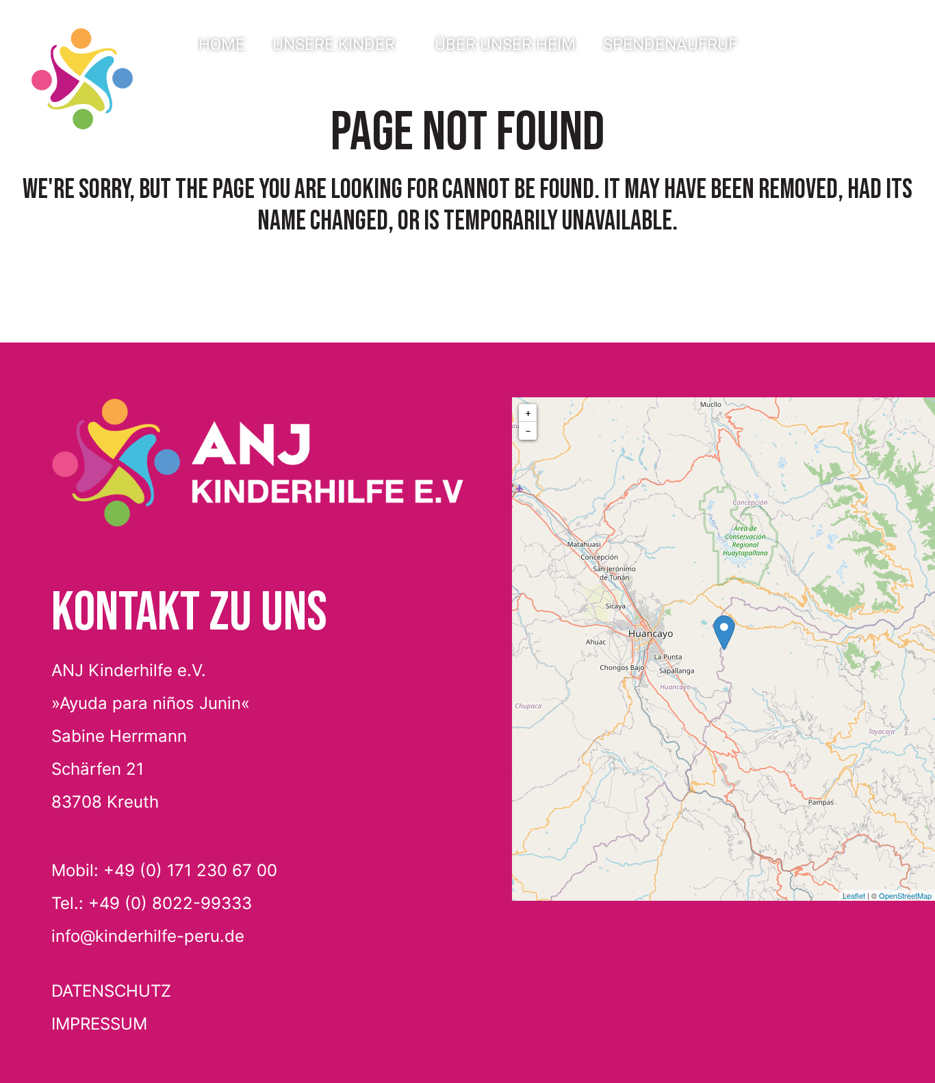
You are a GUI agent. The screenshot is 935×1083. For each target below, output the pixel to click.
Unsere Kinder (333, 44)
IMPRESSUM (99, 1024)
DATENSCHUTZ (111, 991)
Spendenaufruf (670, 44)
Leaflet (854, 895)
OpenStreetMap (905, 895)
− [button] (528, 431)
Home (221, 44)
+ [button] (528, 413)
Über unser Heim (505, 44)
